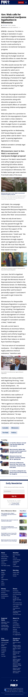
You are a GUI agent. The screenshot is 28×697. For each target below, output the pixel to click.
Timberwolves (4, 579)
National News (4, 556)
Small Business (4, 596)
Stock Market (4, 594)
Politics (13, 432)
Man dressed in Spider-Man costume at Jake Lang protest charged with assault (18, 451)
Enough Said (16, 598)
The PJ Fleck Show (17, 603)
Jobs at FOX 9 (16, 625)
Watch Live (21, 2)
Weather (16, 553)
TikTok (2, 654)
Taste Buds (15, 606)
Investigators (4, 560)
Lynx (2, 581)
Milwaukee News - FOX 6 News (5, 622)
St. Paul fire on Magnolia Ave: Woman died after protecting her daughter (18, 472)
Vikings (2, 572)
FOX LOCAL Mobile (4, 644)
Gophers (3, 574)
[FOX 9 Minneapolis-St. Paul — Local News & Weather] (5, 2)
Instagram (3, 651)
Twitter (3, 652)
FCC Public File (16, 633)
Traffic (14, 564)
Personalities (16, 624)
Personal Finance (5, 590)
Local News (4, 555)
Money (3, 589)
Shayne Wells (16, 572)
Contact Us (15, 620)
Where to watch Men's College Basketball (17, 661)
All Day (14, 596)
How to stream (5, 642)
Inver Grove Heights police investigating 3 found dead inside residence (9, 528)
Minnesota (15, 428)
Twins (2, 576)
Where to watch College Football (17, 646)
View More (23, 511)
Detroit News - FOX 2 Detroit (4, 629)
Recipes (15, 576)
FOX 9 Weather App (16, 555)
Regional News (4, 619)
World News (4, 558)
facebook (11, 680)
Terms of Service (15, 504)
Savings (3, 598)
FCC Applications (17, 634)
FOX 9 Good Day (17, 594)
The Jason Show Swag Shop (17, 612)
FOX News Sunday (5, 565)
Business (3, 592)
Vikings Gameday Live (17, 600)
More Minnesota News (8, 511)
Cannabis (14, 25)
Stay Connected (4, 639)
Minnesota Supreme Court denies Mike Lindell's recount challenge (9, 540)
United (2, 583)
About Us (16, 618)
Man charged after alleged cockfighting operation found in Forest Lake (8, 514)
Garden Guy (16, 574)
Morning (16, 570)
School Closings (16, 559)
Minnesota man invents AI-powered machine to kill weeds (9, 520)
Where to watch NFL (17, 643)
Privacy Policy (15, 503)
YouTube (3, 656)
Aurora (2, 585)
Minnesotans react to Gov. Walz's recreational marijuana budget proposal (13, 193)
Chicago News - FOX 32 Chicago (5, 626)
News (3, 553)
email (17, 680)
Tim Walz (5, 432)
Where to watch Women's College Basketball (17, 665)
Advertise (15, 631)
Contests (15, 622)
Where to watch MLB (17, 649)
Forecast (15, 558)
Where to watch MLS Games (17, 672)
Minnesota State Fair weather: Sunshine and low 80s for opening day (17, 457)
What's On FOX (16, 627)
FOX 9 (9, 25)
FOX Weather (16, 566)
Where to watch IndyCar (17, 656)
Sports (3, 570)
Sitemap (15, 629)
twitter (14, 680)
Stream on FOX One (16, 639)
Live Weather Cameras (16, 562)
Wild (2, 577)
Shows (15, 589)
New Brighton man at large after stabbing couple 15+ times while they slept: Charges (9, 534)
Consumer (3, 563)
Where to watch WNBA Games (17, 669)
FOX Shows (15, 590)
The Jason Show (17, 592)
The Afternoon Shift (16, 608)
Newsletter (3, 647)
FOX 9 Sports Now (17, 604)
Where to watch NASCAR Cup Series (17, 653)
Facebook (3, 649)
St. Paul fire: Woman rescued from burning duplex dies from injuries (18, 444)
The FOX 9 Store (17, 614)
